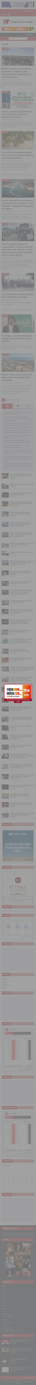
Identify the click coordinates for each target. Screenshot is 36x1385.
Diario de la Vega (15, 79)
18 (8, 1180)
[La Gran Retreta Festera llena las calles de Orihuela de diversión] (5, 660)
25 (8, 1183)
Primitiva (4, 981)
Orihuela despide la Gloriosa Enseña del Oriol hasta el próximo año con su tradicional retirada (21, 708)
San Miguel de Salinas (7, 1322)
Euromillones (5, 985)
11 (8, 1177)
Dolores (4, 1305)
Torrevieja (4, 1289)
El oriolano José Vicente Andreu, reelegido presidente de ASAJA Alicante (17, 338)
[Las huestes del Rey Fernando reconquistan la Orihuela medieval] (5, 651)
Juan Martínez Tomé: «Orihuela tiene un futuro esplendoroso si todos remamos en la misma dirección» (21, 766)
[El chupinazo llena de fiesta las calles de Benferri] (5, 554)
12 (13, 1177)
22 (27, 1180)
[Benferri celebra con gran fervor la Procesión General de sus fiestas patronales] (5, 514)
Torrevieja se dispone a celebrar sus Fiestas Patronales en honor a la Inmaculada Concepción (22, 1350)
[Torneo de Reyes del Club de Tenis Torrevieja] (5, 1360)
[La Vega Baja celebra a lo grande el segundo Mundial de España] (5, 700)
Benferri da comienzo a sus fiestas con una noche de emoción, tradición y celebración (21, 573)
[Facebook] (1, 14)
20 (18, 1180)
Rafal (3, 1303)
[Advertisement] (18, 959)
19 (13, 1180)
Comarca (4, 1325)
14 (22, 1177)
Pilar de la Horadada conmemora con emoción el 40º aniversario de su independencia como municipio (21, 621)
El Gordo (4, 982)
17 (4, 1180)
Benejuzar (4, 1319)
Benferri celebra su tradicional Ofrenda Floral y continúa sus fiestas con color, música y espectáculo (21, 534)
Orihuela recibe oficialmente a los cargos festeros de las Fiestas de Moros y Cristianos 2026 (22, 776)
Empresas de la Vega (7, 1328)
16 (32, 1177)
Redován (4, 1300)
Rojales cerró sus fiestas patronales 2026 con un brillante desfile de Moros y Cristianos (22, 815)
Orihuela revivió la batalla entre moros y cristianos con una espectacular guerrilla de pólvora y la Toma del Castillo (22, 668)
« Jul (3, 1190)
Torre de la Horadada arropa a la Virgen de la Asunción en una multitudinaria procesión (21, 475)
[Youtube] (5, 14)
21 (22, 1180)
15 (27, 1177)
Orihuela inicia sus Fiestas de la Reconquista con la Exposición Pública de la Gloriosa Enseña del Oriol (22, 755)
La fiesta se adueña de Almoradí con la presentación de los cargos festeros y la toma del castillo (21, 611)
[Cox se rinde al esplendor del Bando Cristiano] (5, 728)
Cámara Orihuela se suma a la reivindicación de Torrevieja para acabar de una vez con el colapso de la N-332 (18, 452)
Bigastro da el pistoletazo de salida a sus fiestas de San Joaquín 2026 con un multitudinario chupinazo (22, 562)
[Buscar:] (18, 38)
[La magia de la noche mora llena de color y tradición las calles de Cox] (5, 787)
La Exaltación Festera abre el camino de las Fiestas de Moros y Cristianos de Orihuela (21, 804)
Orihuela (4, 1286)
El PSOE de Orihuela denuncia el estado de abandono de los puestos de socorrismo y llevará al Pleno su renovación (18, 419)
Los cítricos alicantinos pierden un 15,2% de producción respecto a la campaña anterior (17, 155)
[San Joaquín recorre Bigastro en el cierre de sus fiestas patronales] (5, 495)
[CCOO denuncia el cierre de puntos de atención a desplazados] (5, 1369)
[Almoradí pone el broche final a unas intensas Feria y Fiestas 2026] (5, 583)
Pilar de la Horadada (7, 1317)
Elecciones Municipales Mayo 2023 (11, 1330)
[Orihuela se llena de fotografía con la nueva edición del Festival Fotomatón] (5, 1341)
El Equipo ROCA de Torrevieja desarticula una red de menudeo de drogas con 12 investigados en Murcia (18, 459)
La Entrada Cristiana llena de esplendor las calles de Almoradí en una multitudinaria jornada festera (21, 592)
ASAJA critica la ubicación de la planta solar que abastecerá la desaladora (17, 377)
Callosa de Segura (6, 1314)
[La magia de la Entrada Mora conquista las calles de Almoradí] (5, 602)
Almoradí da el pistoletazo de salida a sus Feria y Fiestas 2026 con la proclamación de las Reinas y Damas (21, 640)
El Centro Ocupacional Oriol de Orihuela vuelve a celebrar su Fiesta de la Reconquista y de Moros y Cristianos (21, 679)
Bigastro (4, 1294)
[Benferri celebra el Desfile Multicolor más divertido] (5, 486)
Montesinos (5, 1308)
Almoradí (4, 1292)
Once (3, 988)
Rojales (4, 1297)
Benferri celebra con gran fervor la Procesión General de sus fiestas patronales (20, 514)
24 (4, 1183)
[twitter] (8, 14)
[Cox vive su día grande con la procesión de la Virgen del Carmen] (5, 747)
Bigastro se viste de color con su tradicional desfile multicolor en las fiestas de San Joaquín (20, 524)
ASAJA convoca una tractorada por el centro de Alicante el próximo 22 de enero (17, 114)
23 (32, 1180)
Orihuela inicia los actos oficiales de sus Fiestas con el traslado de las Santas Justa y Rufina (21, 736)
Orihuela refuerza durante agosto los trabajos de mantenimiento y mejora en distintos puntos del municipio (18, 466)
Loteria (4, 986)
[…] (8, 268)
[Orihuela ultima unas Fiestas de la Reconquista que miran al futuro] (5, 796)
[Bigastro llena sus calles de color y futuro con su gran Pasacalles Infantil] (5, 545)
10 (4, 1177)
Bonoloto (4, 979)
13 (18, 1177)
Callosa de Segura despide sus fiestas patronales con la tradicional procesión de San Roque (21, 503)
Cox (3, 1311)
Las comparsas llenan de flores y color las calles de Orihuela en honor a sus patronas (21, 689)
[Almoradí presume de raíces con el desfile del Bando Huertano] (5, 632)
